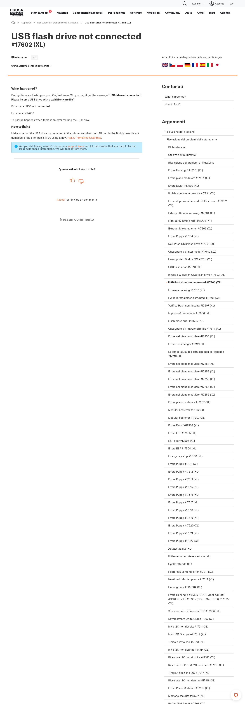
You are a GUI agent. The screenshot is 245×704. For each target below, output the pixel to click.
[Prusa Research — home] (17, 12)
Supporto (26, 22)
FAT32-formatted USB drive (84, 137)
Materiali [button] (62, 12)
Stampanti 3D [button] (41, 12)
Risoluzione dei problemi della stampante (57, 22)
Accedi (61, 199)
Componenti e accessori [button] (88, 12)
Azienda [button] (225, 12)
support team (76, 146)
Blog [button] (212, 12)
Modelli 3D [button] (153, 12)
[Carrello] (231, 4)
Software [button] (136, 12)
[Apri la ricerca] (185, 4)
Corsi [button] (200, 12)
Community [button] (172, 12)
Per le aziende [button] (116, 12)
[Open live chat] (236, 695)
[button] (165, 65)
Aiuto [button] (188, 12)
